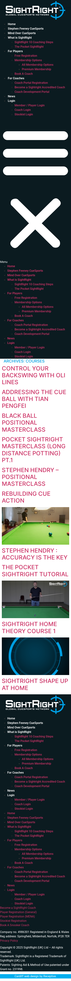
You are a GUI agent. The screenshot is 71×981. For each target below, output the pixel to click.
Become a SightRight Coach (18, 908)
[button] (35, 190)
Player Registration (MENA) (17, 916)
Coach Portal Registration (31, 82)
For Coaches (16, 78)
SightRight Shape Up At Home (35, 684)
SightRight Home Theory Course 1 (29, 627)
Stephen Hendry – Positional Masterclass (30, 476)
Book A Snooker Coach (14, 925)
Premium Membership (36, 69)
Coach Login (23, 110)
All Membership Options (37, 64)
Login (11, 101)
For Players (15, 51)
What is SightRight (20, 37)
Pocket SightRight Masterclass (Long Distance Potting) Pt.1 (34, 450)
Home (12, 24)
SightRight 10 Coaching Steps (34, 42)
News (11, 96)
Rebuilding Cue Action (26, 497)
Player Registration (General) (18, 912)
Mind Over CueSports (22, 33)
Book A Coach (24, 73)
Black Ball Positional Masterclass (24, 422)
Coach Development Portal (32, 92)
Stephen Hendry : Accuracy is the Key (35, 554)
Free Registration (26, 55)
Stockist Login (24, 114)
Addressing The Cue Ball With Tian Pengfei (34, 399)
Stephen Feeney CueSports (26, 28)
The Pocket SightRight (29, 46)
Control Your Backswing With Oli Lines (33, 375)
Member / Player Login (30, 105)
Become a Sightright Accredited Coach (40, 87)
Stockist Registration (13, 921)
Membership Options (28, 60)
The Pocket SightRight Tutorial (35, 571)
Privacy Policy (9, 940)
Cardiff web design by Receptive (35, 976)
